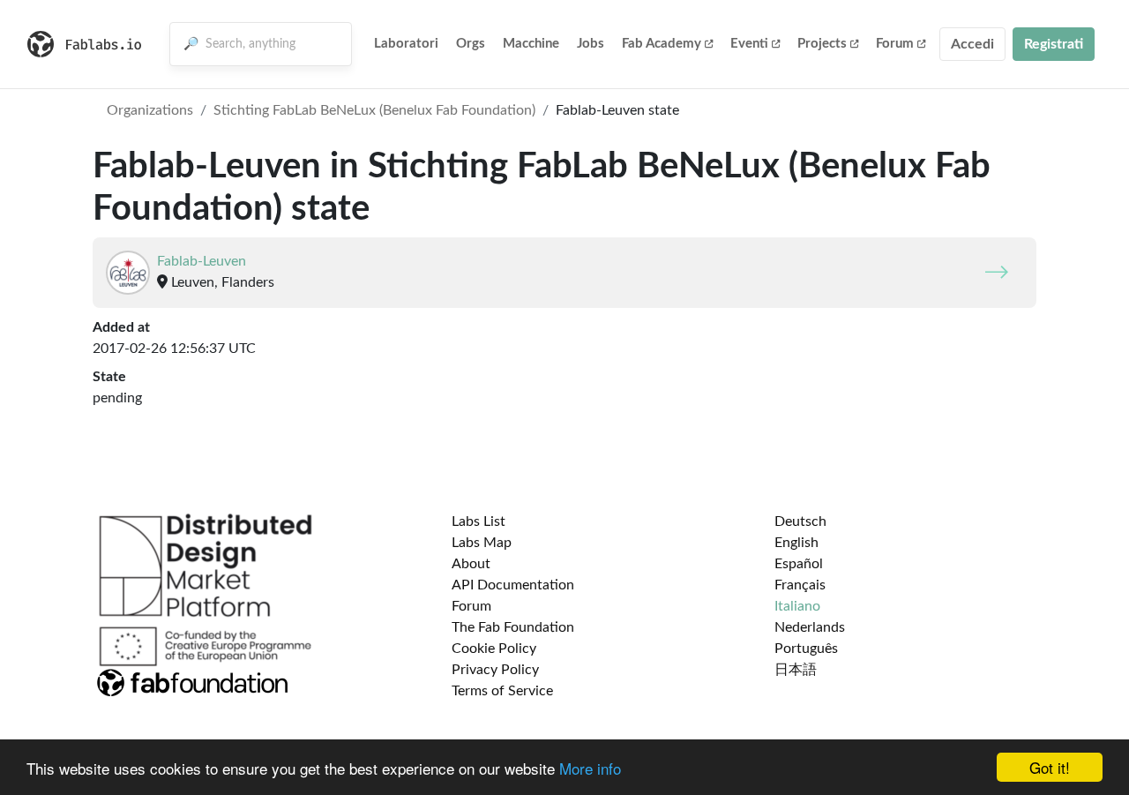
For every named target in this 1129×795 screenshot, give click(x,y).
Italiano (797, 606)
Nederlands (809, 627)
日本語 (795, 670)
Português (806, 648)
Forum (895, 43)
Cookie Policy (494, 648)
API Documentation (513, 585)
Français (800, 585)
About (471, 564)
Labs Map (482, 543)
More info (590, 768)
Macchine (531, 43)
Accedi (972, 44)
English (796, 543)
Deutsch (800, 521)
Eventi (749, 43)
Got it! (1049, 767)
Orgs (470, 43)
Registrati (1053, 44)
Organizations (150, 110)
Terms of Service (502, 691)
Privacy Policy (495, 670)
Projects (822, 43)
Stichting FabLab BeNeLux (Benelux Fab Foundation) (374, 110)
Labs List (478, 521)
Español (798, 564)
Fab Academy (661, 43)
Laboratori (406, 43)
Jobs (590, 43)
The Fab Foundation (513, 627)
